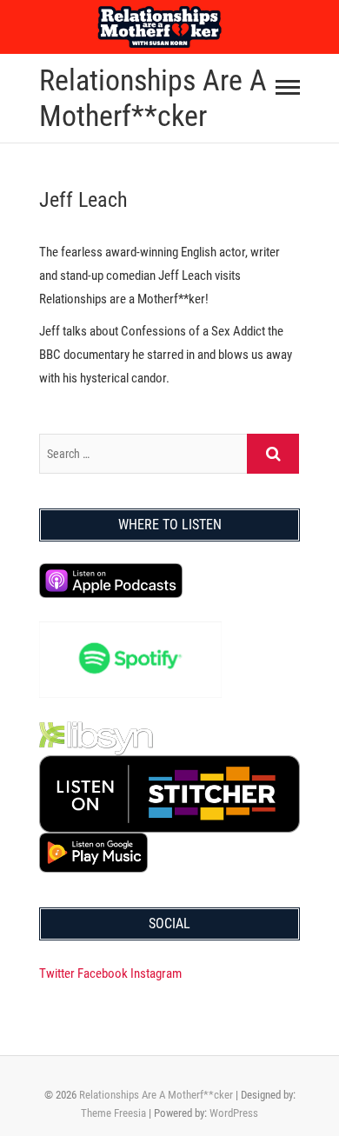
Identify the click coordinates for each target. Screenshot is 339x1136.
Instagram (156, 973)
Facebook (102, 973)
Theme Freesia (113, 1112)
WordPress (233, 1112)
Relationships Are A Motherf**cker (153, 98)
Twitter (57, 973)
